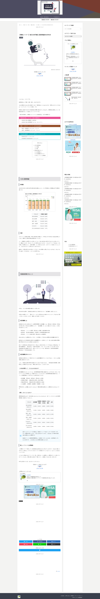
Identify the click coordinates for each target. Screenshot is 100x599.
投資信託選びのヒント (39, 150)
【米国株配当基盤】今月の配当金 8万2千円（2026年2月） (72, 195)
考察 (37, 148)
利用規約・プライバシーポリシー (76, 595)
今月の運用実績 (38, 145)
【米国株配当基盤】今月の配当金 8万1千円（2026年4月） (72, 184)
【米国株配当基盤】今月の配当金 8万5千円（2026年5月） (72, 178)
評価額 (37, 146)
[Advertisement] (40, 30)
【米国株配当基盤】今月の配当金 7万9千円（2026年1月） (72, 200)
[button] (81, 28)
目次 (38, 142)
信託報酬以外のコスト (40, 153)
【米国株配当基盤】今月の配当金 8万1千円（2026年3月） (72, 189)
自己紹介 (62, 595)
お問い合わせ (67, 595)
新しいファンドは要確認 (41, 155)
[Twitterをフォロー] (27, 480)
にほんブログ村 (39, 75)
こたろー (29, 475)
